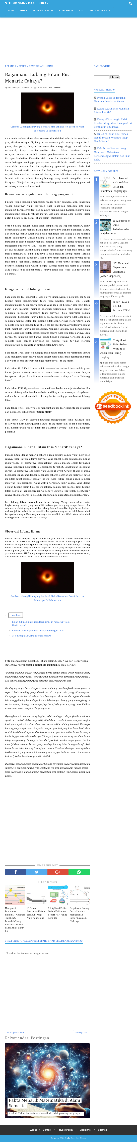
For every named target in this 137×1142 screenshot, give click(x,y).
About (33, 1129)
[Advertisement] (68, 39)
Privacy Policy (65, 1129)
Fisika (23, 11)
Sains (11, 11)
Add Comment (54, 87)
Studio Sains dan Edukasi (27, 3)
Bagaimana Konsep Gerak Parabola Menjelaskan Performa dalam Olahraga (80, 914)
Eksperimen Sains (43, 11)
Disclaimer (86, 1129)
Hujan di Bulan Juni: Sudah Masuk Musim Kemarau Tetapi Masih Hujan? (41, 624)
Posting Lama (81, 1033)
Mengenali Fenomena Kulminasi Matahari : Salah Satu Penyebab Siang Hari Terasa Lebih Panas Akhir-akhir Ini (15, 919)
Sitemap (102, 1129)
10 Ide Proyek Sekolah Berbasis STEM (121, 306)
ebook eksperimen (99, 11)
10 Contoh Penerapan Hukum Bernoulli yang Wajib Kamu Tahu (36, 913)
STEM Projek (66, 11)
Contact (47, 1129)
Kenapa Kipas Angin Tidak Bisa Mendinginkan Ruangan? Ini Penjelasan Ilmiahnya (113, 123)
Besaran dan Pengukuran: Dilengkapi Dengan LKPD (38, 631)
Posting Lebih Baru (15, 1033)
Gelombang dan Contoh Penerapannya (31, 636)
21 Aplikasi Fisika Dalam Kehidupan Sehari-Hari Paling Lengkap (57, 913)
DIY (81, 11)
